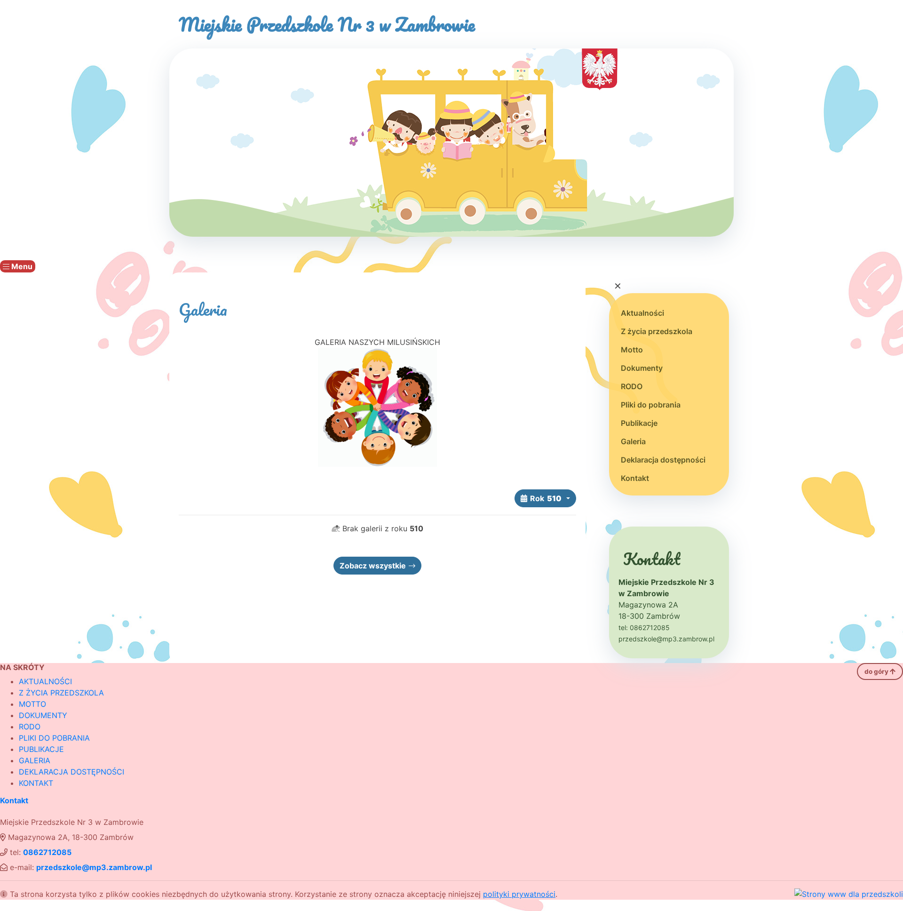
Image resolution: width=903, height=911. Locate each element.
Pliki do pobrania (651, 404)
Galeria (633, 441)
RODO (631, 386)
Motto (632, 349)
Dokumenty (642, 368)
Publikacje (639, 423)
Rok (546, 498)
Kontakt (635, 478)
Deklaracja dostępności (663, 459)
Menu (20, 266)
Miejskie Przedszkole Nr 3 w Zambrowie (327, 24)
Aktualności (642, 313)
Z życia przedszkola (656, 331)
